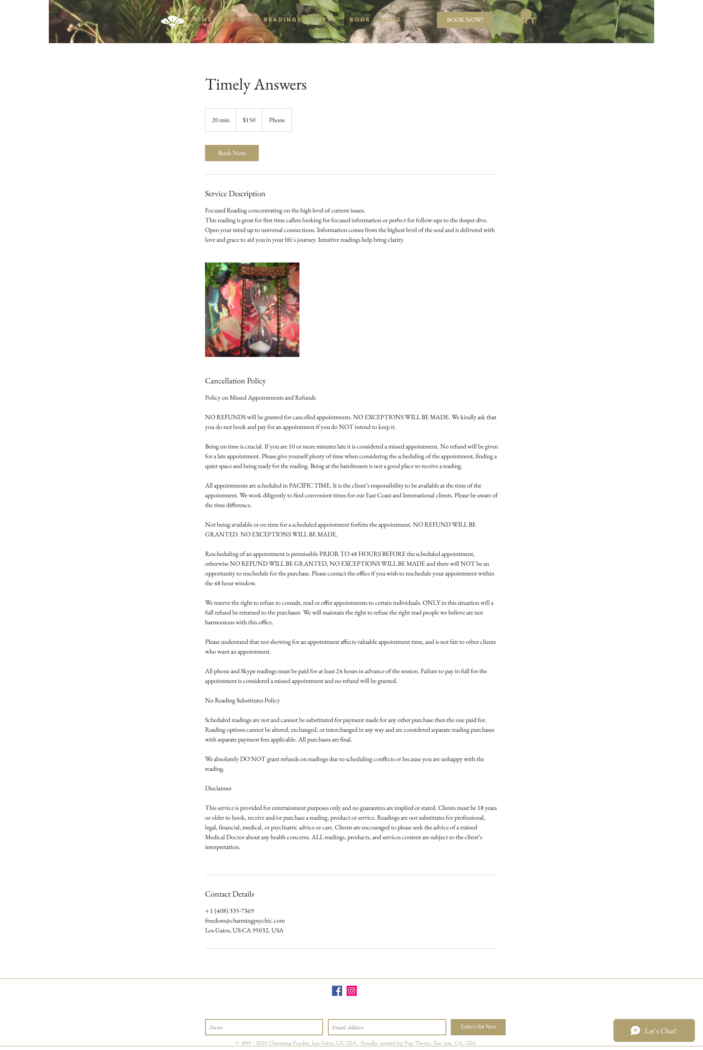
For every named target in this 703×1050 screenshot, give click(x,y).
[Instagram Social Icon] (352, 991)
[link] (519, 17)
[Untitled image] (252, 309)
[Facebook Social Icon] (337, 991)
